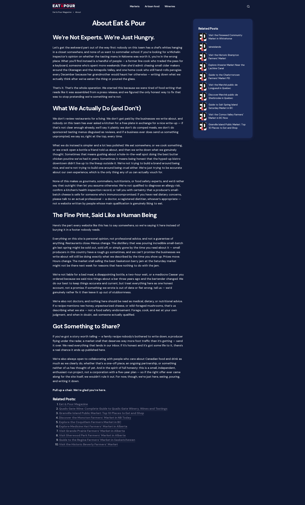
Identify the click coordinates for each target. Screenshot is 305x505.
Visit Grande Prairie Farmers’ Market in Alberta (92, 431)
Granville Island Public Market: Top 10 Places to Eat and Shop (101, 413)
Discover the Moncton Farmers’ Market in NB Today (95, 418)
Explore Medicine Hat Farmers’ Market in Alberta (93, 426)
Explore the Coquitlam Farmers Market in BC (90, 422)
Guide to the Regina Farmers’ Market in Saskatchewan (97, 440)
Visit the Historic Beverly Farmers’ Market (88, 444)
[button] (248, 6)
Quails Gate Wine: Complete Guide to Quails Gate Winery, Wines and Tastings (113, 409)
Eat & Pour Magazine (62, 12)
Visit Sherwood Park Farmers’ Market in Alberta (92, 435)
